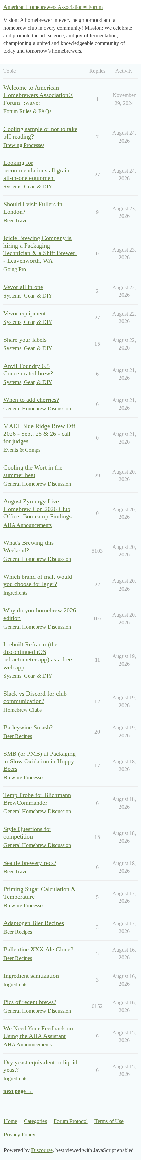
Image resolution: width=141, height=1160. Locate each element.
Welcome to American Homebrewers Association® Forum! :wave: (38, 95)
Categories (35, 1121)
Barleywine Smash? (28, 727)
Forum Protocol (71, 1121)
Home (10, 1121)
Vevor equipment (24, 313)
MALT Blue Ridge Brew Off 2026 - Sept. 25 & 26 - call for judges (39, 434)
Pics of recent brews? (29, 1002)
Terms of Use (109, 1121)
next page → (18, 1091)
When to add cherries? (31, 399)
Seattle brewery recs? (29, 862)
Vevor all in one (23, 287)
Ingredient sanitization (31, 975)
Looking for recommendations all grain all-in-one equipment (36, 170)
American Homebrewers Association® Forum (53, 7)
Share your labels (25, 339)
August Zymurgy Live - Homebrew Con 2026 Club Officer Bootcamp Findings (37, 509)
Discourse (42, 1150)
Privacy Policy (19, 1134)
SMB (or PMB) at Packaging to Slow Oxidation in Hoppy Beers (39, 761)
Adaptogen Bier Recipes (33, 923)
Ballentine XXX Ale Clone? (38, 949)
